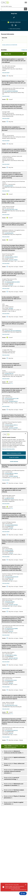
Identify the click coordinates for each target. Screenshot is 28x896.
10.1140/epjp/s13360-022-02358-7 (12, 282)
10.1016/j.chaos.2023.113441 (11, 209)
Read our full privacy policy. (8, 449)
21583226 (11, 553)
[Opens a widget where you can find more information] (23, 893)
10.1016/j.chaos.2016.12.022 (11, 705)
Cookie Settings (14, 461)
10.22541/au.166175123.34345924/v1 (13, 330)
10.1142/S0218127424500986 (11, 91)
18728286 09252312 (13, 401)
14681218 (11, 579)
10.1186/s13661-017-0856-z (11, 655)
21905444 (11, 284)
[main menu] (26, 2)
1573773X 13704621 (13, 259)
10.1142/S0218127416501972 (11, 730)
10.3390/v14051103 (9, 373)
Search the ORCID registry (6, 6)
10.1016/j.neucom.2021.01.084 (11, 398)
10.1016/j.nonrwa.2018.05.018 (11, 576)
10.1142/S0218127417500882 (11, 628)
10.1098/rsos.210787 (9, 498)
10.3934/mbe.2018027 (10, 601)
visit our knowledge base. (14, 887)
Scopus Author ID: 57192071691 (9, 44)
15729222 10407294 (13, 476)
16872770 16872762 (13, 658)
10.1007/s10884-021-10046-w (11, 473)
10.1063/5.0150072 (9, 185)
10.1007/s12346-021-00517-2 (11, 425)
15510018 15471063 (13, 604)
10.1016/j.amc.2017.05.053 (11, 680)
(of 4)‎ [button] (11, 508)
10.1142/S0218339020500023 (11, 525)
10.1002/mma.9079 (9, 233)
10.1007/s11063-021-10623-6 (11, 256)
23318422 (11, 308)
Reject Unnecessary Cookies (14, 453)
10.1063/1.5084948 (9, 550)
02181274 (11, 631)
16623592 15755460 (13, 427)
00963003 (11, 683)
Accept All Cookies (14, 457)
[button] (24, 50)
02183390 (11, 527)
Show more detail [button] (5, 72)
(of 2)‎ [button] (11, 383)
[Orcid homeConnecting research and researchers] (5, 2)
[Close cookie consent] (25, 433)
